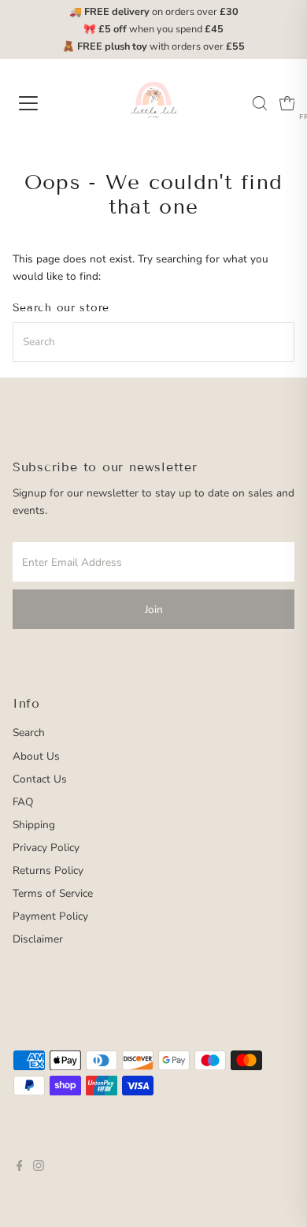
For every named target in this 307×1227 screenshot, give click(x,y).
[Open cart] (287, 103)
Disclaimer (38, 938)
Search (29, 732)
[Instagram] (38, 1168)
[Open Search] (260, 103)
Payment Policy (50, 916)
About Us (36, 756)
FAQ (23, 801)
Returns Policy (48, 870)
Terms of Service (53, 893)
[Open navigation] (42, 103)
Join (154, 609)
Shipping (34, 824)
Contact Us (40, 779)
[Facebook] (20, 1168)
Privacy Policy (46, 847)
